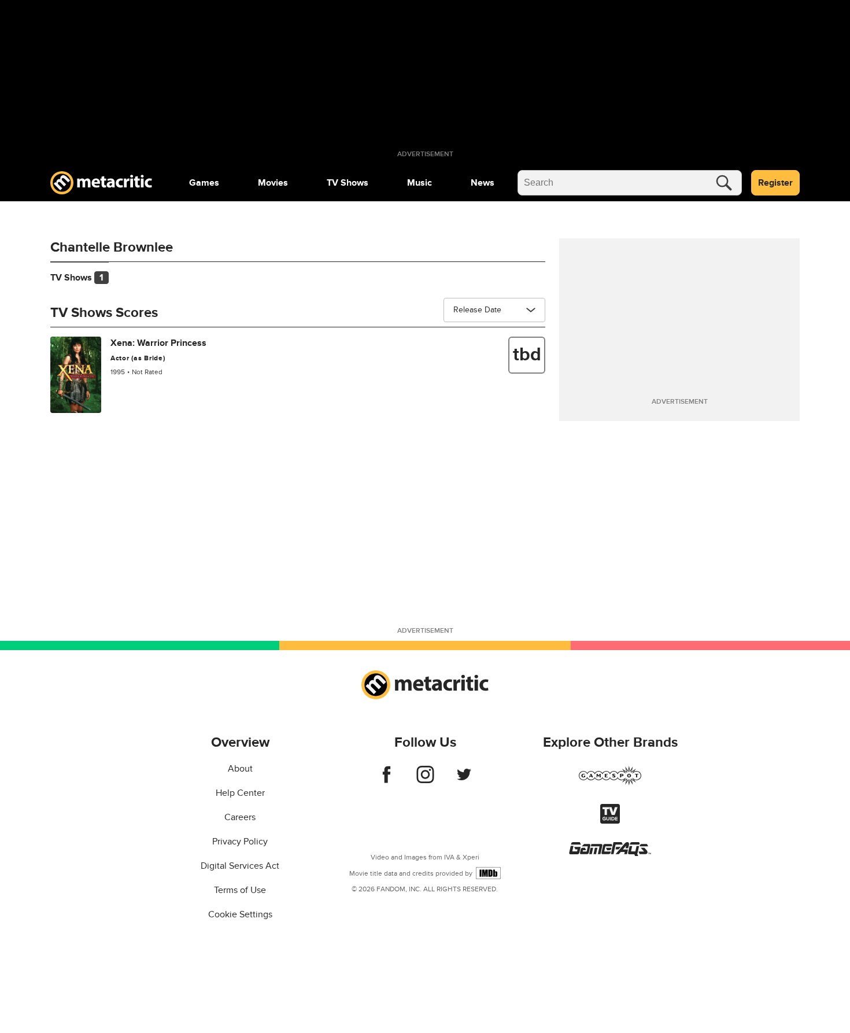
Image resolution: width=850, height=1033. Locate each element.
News (482, 183)
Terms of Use (240, 890)
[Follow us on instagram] (425, 780)
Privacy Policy (240, 841)
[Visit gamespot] (610, 782)
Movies (273, 183)
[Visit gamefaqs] (610, 853)
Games (204, 183)
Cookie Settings (240, 914)
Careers (240, 817)
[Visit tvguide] (610, 821)
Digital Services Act (240, 866)
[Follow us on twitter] (464, 780)
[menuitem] (204, 183)
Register (775, 183)
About (240, 768)
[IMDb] (488, 873)
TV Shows (347, 183)
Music (419, 183)
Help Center (240, 793)
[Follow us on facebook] (386, 780)
